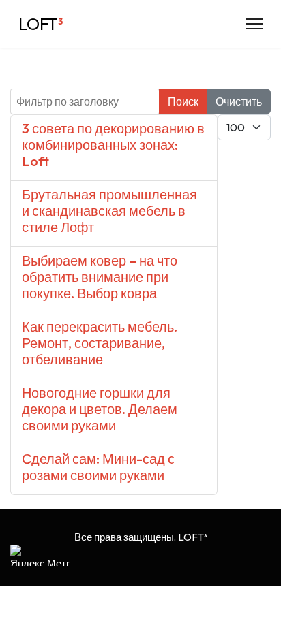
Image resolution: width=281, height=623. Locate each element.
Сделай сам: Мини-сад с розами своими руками (98, 466)
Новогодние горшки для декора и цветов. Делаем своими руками (99, 409)
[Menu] (254, 24)
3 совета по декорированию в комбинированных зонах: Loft (113, 145)
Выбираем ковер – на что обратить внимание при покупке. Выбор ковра (99, 277)
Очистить (239, 101)
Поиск (183, 101)
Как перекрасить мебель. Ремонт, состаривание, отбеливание (99, 343)
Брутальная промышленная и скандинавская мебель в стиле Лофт (109, 211)
